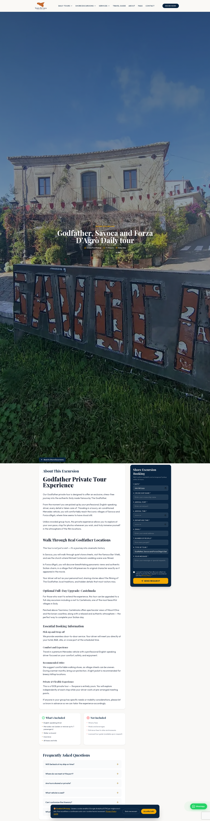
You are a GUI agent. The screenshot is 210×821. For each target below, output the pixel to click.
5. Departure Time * (141, 520)
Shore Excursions (84, 6)
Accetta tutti (149, 811)
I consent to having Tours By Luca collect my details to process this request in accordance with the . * (151, 574)
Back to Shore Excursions (54, 460)
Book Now (170, 6)
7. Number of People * (142, 538)
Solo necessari (131, 811)
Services (103, 6)
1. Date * (136, 484)
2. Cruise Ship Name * (142, 493)
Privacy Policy (146, 576)
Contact (150, 6)
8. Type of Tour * (140, 547)
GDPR (56, 814)
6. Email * (137, 529)
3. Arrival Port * (140, 502)
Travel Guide (119, 6)
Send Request (152, 581)
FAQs (140, 6)
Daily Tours (64, 6)
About (132, 6)
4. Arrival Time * (140, 511)
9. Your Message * (140, 556)
